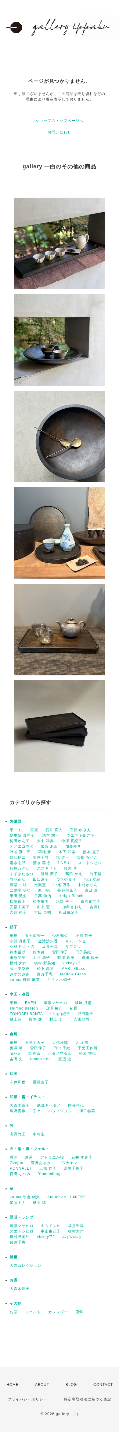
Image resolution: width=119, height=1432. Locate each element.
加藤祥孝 (73, 846)
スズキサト (47, 868)
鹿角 (79, 1312)
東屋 (34, 830)
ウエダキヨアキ (80, 835)
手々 (37, 1111)
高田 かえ (73, 874)
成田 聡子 (90, 957)
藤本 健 (35, 1019)
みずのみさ (20, 974)
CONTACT (103, 1385)
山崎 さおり (71, 907)
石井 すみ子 (81, 1157)
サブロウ (73, 946)
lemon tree (40, 1059)
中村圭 (39, 1134)
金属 (14, 1034)
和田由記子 (68, 912)
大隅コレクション (25, 1265)
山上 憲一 (45, 907)
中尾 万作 (61, 885)
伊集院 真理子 (22, 835)
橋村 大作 (18, 963)
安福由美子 (20, 907)
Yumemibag (49, 1174)
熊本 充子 (91, 852)
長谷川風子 (67, 890)
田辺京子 (41, 879)
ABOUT (42, 1385)
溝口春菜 (87, 1111)
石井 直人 (54, 830)
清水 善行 (41, 863)
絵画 (14, 1074)
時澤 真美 (65, 957)
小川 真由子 (20, 941)
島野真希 (18, 1111)
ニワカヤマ (68, 1163)
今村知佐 (60, 935)
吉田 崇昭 (42, 912)
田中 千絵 (61, 1048)
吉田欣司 (82, 1019)
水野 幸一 (64, 901)
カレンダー (58, 1312)
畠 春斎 (34, 1053)
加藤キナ (18, 1202)
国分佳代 (76, 1105)
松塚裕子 (18, 901)
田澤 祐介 (54, 1008)
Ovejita (16, 1163)
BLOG (71, 1385)
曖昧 (14, 1157)
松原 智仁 (87, 1053)
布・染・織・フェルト (29, 1149)
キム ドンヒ (75, 941)
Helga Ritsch (71, 896)
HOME (12, 1385)
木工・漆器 (20, 994)
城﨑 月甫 (83, 1003)
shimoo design (24, 1008)
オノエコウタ (22, 846)
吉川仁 (96, 907)
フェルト (33, 1312)
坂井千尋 (41, 857)
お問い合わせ (59, 132)
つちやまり (66, 879)
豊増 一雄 (18, 885)
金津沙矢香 (48, 941)
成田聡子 (85, 1014)
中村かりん (88, 885)
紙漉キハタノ (49, 1105)
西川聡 (44, 890)
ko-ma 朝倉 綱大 (25, 1197)
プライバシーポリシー (27, 1399)
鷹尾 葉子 (49, 874)
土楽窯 (40, 885)
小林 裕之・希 (22, 946)
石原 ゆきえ (80, 830)
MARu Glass (73, 968)
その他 (16, 1303)
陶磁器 (16, 821)
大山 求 (81, 1042)
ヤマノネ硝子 (59, 979)
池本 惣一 (50, 835)
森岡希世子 (90, 901)
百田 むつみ (20, 1174)
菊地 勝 (44, 852)
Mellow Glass (73, 974)
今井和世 (18, 1082)
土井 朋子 (41, 957)
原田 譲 (91, 890)
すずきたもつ (22, 874)
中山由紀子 (60, 1014)
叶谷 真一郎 (20, 852)
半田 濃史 (18, 896)
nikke (15, 1053)
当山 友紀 (91, 879)
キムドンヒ (51, 1226)
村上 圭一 (58, 1019)
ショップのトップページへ (59, 121)
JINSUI (64, 863)
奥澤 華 (16, 1048)
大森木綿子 (20, 1105)
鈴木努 (39, 952)
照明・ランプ (22, 1217)
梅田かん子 (20, 841)
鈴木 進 (70, 868)
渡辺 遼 (64, 1059)
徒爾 (74, 1008)
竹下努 (96, 874)
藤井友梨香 (20, 968)
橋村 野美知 (44, 963)
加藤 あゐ (49, 846)
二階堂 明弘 (20, 890)
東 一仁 (16, 830)
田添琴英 (18, 957)
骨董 (14, 1257)
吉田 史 (16, 1059)
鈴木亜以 (18, 952)
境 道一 (62, 857)
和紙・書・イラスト (27, 1097)
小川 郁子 (83, 935)
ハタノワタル (60, 1053)
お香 (14, 1280)
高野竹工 (18, 1134)
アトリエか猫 (52, 1157)
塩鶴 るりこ (87, 857)
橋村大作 (76, 1231)
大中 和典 (45, 841)
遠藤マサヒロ (55, 1003)
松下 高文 (45, 968)
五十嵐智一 (35, 935)
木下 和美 (67, 852)
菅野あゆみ (41, 1163)
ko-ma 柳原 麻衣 (25, 979)
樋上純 (16, 1019)
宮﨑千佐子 (74, 1168)
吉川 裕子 (18, 912)
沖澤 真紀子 (71, 841)
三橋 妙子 (47, 1168)
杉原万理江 (20, 868)
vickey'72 (72, 963)
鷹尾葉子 (41, 1082)
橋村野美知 (20, 1237)
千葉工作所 (88, 1048)
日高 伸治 (42, 896)
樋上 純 (39, 1202)
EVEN (30, 1003)
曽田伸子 (60, 952)
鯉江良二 (18, 857)
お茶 (14, 1312)
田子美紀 (83, 952)
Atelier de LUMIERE (66, 1197)
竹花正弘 (18, 879)
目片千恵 (45, 974)
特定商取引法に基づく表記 (87, 1399)
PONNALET (21, 1168)
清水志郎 (18, 863)
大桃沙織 (60, 1042)
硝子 (14, 927)
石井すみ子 (35, 1042)
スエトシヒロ (90, 863)
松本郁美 (41, 901)
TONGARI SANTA (26, 1014)
